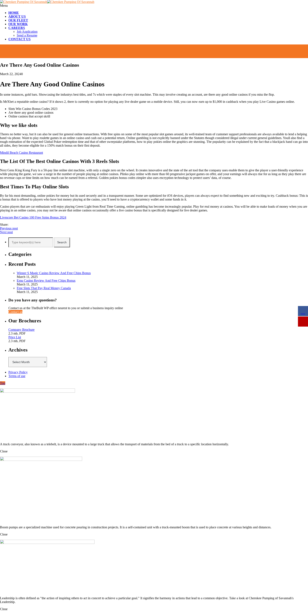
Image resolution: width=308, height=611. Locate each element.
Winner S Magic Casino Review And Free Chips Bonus (54, 273)
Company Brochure (21, 329)
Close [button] (4, 451)
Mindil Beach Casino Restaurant (21, 152)
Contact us (15, 312)
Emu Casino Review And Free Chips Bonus (46, 280)
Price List (14, 337)
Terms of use (16, 376)
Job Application (27, 31)
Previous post (9, 228)
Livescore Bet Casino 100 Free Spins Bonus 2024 (33, 217)
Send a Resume (27, 35)
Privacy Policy (18, 372)
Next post (6, 232)
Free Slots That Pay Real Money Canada (44, 288)
